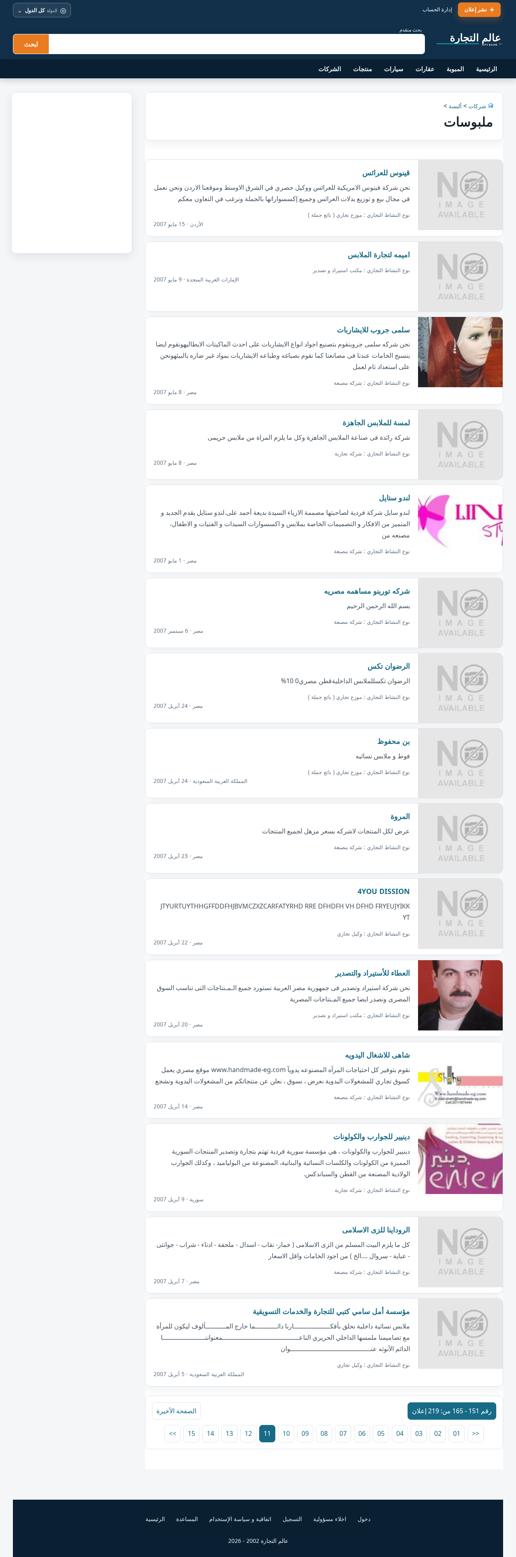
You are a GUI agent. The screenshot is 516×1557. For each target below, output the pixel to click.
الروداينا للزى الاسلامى (376, 1229)
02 (437, 1433)
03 (418, 1433)
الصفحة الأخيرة (176, 1410)
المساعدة (187, 1519)
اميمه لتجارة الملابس (379, 254)
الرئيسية (486, 69)
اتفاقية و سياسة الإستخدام (240, 1519)
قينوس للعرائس (386, 172)
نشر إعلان (475, 9)
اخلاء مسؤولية (329, 1519)
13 (229, 1433)
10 (286, 1433)
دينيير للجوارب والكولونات (371, 1136)
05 (381, 1433)
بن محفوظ (393, 741)
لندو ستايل (394, 497)
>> (172, 1433)
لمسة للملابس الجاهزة (376, 422)
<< (475, 1433)
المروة (400, 816)
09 (305, 1433)
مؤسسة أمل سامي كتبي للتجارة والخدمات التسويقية (331, 1311)
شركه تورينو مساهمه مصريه (367, 591)
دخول (364, 1519)
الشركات (329, 69)
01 (456, 1433)
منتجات (362, 69)
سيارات (394, 69)
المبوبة (455, 69)
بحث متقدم (410, 29)
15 (191, 1433)
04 (400, 1433)
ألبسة (455, 106)
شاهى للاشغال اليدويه (377, 1055)
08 (324, 1433)
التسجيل (292, 1519)
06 (362, 1433)
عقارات (425, 69)
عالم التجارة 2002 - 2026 (258, 1540)
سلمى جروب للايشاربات (373, 329)
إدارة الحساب (437, 9)
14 (210, 1433)
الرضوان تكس (389, 666)
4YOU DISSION (384, 891)
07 (343, 1433)
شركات (476, 106)
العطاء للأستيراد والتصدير (372, 973)
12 (248, 1433)
